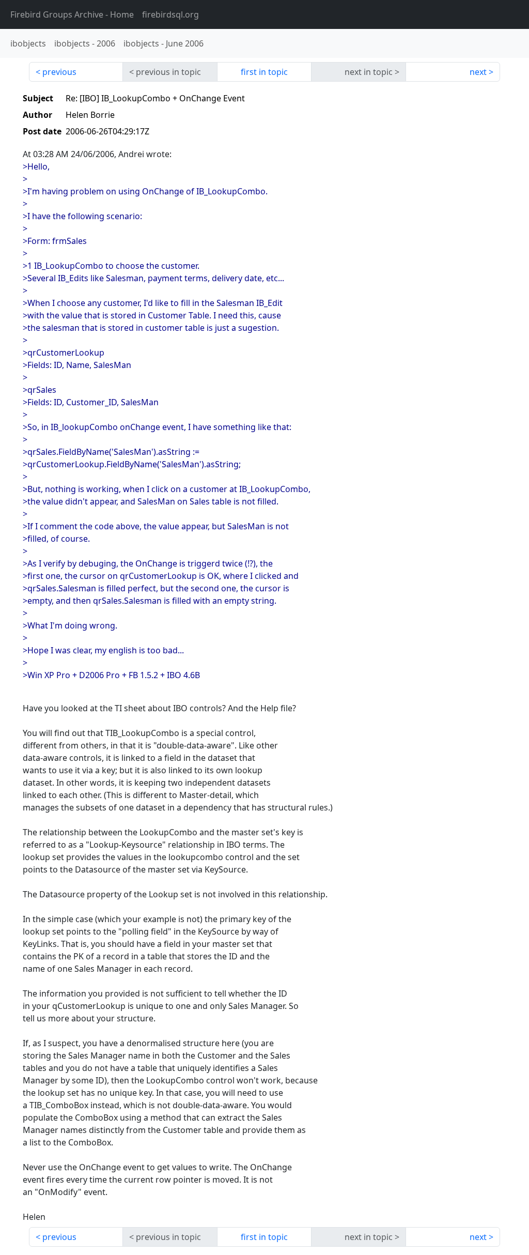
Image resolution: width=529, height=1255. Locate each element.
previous (59, 72)
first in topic (264, 72)
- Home (72, 14)
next (478, 72)
